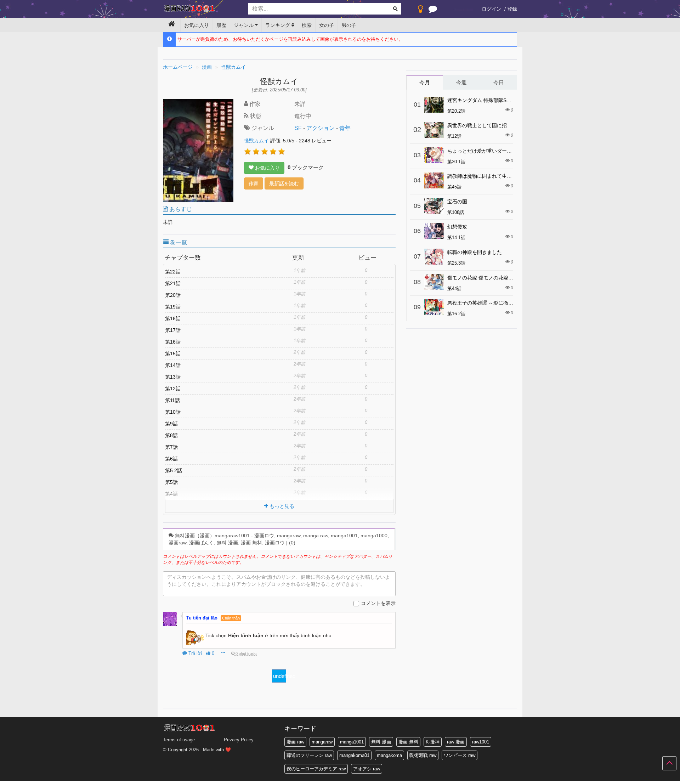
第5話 (171, 482)
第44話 (454, 288)
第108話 (455, 212)
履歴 (221, 25)
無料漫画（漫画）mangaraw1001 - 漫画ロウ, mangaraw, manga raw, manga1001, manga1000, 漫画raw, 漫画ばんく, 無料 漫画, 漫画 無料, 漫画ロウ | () (279, 539)
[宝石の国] (434, 206)
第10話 (173, 412)
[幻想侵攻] (434, 231)
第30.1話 (456, 161)
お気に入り (196, 25)
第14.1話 (456, 237)
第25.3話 (456, 263)
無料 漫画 (381, 742)
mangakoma (389, 755)
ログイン (492, 9)
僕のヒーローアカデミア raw (316, 768)
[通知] (433, 10)
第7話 (171, 447)
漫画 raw (295, 742)
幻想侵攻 (457, 227)
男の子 (348, 25)
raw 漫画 (456, 742)
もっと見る (281, 506)
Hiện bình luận (246, 635)
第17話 (173, 330)
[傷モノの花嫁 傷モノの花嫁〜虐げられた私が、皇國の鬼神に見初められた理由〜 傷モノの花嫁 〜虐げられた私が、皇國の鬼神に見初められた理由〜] (434, 282)
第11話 (172, 400)
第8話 (171, 435)
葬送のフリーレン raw (309, 755)
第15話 (173, 353)
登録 (512, 9)
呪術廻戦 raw (422, 755)
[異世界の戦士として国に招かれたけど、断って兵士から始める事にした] (434, 130)
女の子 (326, 25)
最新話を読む (284, 183)
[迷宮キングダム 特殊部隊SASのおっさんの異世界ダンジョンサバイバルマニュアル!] (434, 105)
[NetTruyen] (200, 9)
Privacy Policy (239, 739)
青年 (345, 128)
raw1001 (480, 742)
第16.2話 (456, 313)
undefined (279, 676)
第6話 (171, 459)
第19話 (173, 307)
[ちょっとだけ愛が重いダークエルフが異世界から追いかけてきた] (434, 155)
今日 (498, 82)
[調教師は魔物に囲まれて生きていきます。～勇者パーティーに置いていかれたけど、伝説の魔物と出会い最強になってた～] (434, 180)
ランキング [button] (278, 25)
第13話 (173, 377)
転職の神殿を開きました (474, 252)
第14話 (173, 365)
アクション (320, 128)
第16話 (173, 342)
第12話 (173, 388)
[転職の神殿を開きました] (434, 257)
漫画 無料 (408, 742)
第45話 (454, 186)
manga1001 (352, 742)
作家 (254, 183)
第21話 (173, 283)
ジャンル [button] (244, 25)
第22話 (173, 272)
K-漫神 (433, 742)
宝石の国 (457, 201)
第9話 (171, 423)
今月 (424, 82)
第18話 (173, 318)
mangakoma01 (354, 755)
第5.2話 (173, 470)
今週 (461, 82)
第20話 (173, 295)
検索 (307, 25)
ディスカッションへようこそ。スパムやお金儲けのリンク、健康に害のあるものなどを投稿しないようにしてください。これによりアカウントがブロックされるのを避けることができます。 (278, 580)
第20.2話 (456, 111)
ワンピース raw (459, 755)
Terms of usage (179, 739)
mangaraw (322, 742)
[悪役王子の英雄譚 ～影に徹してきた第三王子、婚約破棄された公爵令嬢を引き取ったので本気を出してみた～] (434, 307)
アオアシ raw (366, 768)
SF (298, 128)
